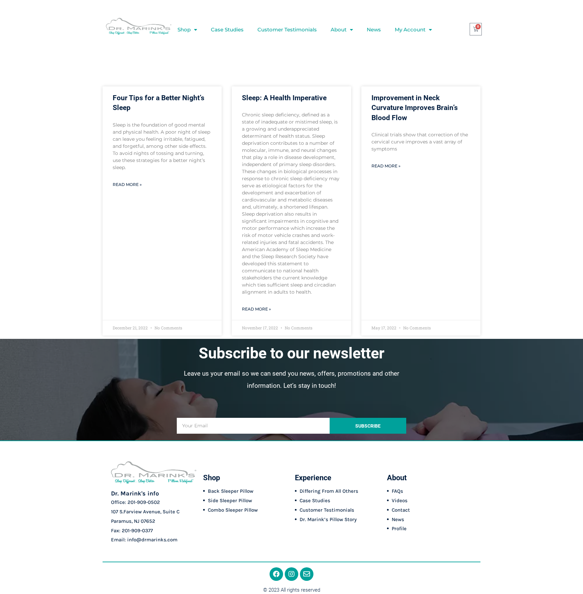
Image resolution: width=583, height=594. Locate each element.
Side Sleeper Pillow (230, 500)
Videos (400, 500)
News (374, 29)
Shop (184, 29)
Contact (401, 510)
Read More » (127, 184)
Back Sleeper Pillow (230, 491)
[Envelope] (306, 574)
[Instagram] (291, 574)
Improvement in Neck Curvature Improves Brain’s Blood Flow (414, 108)
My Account (410, 29)
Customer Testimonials (287, 29)
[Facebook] (276, 574)
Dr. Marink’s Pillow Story (328, 519)
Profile (399, 528)
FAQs (397, 491)
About (338, 29)
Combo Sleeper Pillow (233, 510)
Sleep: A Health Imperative (284, 98)
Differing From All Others (329, 491)
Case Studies (227, 29)
